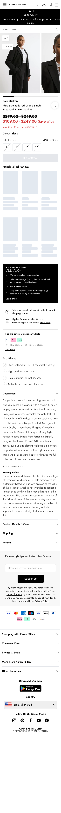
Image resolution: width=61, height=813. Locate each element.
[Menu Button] (5, 4)
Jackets (5, 29)
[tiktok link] (47, 720)
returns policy (45, 322)
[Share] (57, 29)
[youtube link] (39, 720)
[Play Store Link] (30, 688)
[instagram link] (14, 720)
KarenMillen (10, 101)
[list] (30, 13)
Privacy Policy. (42, 601)
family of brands (14, 594)
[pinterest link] (22, 720)
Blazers (14, 29)
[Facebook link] (31, 720)
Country (30, 697)
